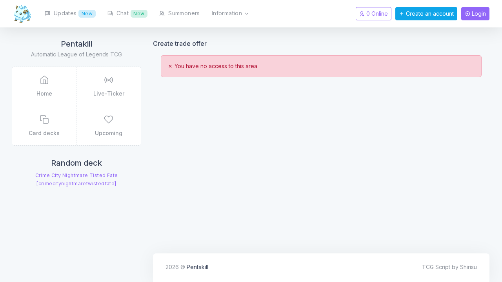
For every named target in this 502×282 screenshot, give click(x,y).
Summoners (183, 13)
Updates (72, 13)
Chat (129, 13)
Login (478, 13)
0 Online (376, 13)
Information (228, 13)
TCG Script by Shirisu (449, 267)
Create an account (429, 13)
